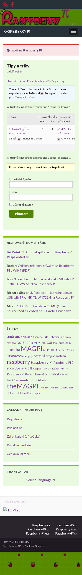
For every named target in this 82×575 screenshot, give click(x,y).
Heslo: (13, 192)
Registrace (14, 419)
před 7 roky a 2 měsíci (22, 97)
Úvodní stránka (16, 81)
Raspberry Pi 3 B (21, 368)
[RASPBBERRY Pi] (12, 3)
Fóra (30, 81)
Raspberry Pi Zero (40, 374)
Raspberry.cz (41, 525)
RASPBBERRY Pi (16, 31)
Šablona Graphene (36, 546)
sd (39, 380)
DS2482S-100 (38, 342)
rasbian (61, 356)
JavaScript (58, 342)
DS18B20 (23, 343)
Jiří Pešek (16, 71)
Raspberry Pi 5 (41, 368)
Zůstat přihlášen (23, 204)
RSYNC (64, 374)
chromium (56, 336)
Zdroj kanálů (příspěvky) (23, 436)
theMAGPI (22, 386)
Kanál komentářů (19, 445)
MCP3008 (48, 349)
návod (17, 356)
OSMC (37, 356)
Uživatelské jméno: (21, 179)
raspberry (18, 361)
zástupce (35, 393)
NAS (9, 356)
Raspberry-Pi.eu (37, 533)
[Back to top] (71, 564)
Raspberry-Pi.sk (66, 533)
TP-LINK (44, 387)
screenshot (23, 380)
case (47, 336)
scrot (34, 380)
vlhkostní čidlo (15, 393)
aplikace (26, 337)
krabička (13, 350)
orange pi (27, 356)
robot (55, 374)
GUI (49, 343)
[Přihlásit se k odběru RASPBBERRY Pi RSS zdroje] (5, 3)
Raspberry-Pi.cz (38, 529)
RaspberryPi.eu (66, 529)
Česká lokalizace (18, 454)
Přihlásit (21, 214)
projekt (50, 356)
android (13, 336)
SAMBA (11, 380)
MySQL (71, 349)
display (67, 336)
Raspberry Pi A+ (59, 368)
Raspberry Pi (32, 50)
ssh (44, 380)
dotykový (11, 342)
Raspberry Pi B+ (18, 374)
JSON (68, 342)
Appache (38, 336)
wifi (26, 393)
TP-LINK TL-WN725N (61, 387)
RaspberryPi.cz (66, 525)
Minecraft (60, 349)
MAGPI (32, 348)
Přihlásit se (15, 428)
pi (43, 355)
